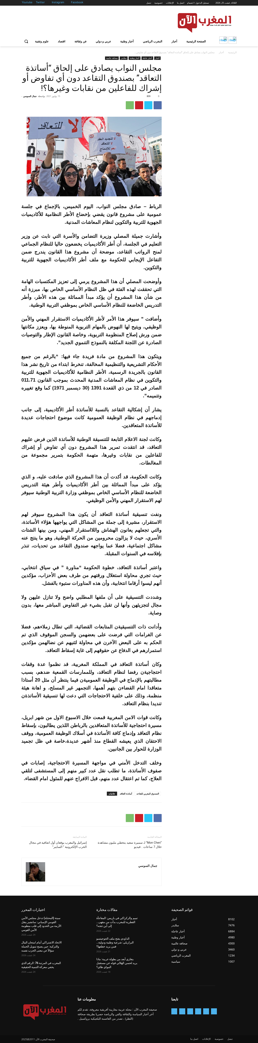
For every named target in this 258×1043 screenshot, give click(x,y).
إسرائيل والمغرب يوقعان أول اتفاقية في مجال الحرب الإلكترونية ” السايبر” (58, 845)
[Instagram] (69, 2)
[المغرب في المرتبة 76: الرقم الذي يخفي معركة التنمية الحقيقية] (77, 968)
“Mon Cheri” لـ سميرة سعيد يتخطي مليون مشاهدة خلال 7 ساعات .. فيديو (130, 845)
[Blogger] (214, 1011)
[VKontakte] (174, 1011)
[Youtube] (33, 2)
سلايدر (123, 58)
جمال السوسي (30, 96)
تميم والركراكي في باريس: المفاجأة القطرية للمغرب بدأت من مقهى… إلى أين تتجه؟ (117, 921)
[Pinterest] (139, 105)
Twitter (40, 2)
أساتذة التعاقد (126, 793)
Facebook (77, 2)
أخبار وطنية (134, 58)
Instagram (58, 2)
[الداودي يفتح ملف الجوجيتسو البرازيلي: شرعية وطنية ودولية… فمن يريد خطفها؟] (152, 943)
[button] (26, 41)
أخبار (221, 52)
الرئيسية (232, 52)
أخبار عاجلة (147, 58)
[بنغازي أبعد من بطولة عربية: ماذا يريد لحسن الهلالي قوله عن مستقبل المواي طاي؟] (152, 964)
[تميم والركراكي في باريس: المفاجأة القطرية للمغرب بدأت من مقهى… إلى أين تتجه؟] (152, 923)
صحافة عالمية (112, 58)
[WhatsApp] (130, 105)
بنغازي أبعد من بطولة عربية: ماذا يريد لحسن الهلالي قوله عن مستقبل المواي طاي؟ (116, 963)
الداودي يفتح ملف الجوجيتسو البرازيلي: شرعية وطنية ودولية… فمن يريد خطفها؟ (115, 942)
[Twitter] (49, 2)
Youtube (27, 2)
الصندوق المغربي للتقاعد (147, 793)
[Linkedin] (190, 1011)
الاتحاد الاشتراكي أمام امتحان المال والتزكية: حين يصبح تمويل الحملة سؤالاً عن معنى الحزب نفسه (41, 946)
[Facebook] (88, 2)
